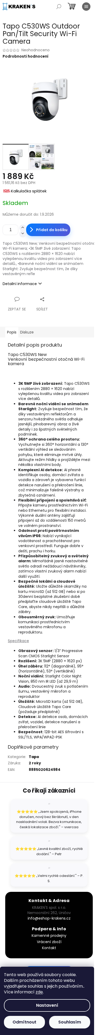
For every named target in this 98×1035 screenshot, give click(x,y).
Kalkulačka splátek (29, 191)
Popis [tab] (11, 332)
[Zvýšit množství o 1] (22, 228)
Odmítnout (24, 1022)
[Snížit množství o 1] (22, 234)
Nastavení (47, 1005)
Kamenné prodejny (49, 935)
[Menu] (86, 6)
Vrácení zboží (49, 941)
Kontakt (49, 947)
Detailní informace (20, 283)
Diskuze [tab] (27, 332)
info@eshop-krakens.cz (49, 918)
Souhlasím (69, 1022)
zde (39, 992)
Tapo (34, 756)
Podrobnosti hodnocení (25, 56)
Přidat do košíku (51, 229)
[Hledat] (59, 6)
